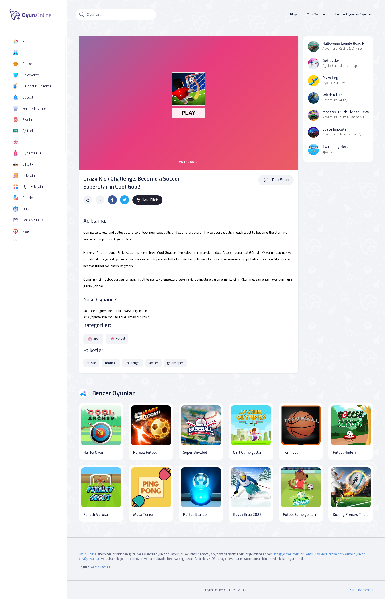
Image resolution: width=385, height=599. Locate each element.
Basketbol (30, 64)
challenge (132, 363)
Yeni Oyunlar (316, 14)
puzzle (91, 363)
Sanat (27, 41)
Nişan (26, 231)
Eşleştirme (30, 175)
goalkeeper (175, 363)
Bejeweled (30, 75)
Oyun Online (87, 554)
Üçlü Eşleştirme (34, 186)
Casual (27, 97)
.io (24, 52)
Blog (293, 14)
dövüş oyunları (89, 559)
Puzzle (27, 198)
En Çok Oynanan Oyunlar (353, 14)
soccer (153, 363)
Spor (96, 339)
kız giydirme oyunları (289, 554)
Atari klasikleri (316, 554)
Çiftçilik (27, 164)
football (111, 363)
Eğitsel (27, 131)
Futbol (27, 142)
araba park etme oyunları (347, 554)
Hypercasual (32, 153)
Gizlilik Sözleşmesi (360, 590)
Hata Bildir (150, 200)
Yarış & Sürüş (32, 220)
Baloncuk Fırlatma (36, 86)
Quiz (25, 209)
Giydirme (29, 119)
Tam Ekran (280, 179)
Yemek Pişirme (34, 108)
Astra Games (100, 567)
